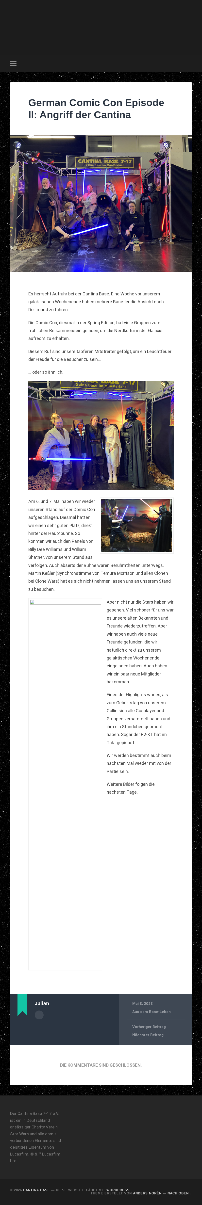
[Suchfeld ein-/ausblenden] (189, 63)
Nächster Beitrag (148, 1035)
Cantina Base (36, 1190)
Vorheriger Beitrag (149, 1027)
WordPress (118, 1190)
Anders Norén (147, 1193)
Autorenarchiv (39, 1015)
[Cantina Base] (101, 27)
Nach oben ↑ (180, 1193)
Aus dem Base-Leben (151, 1012)
